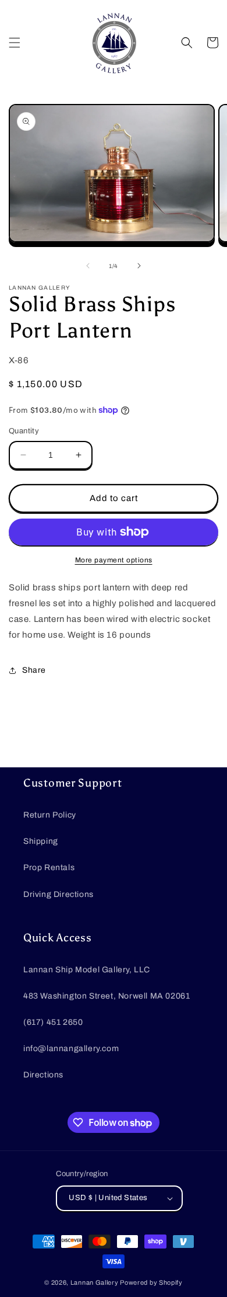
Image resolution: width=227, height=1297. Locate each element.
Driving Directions (58, 894)
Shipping (40, 841)
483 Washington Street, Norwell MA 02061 (106, 996)
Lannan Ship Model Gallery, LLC (86, 969)
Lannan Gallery (94, 1282)
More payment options (113, 560)
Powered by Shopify (151, 1282)
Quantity (24, 431)
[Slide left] (88, 266)
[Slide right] (139, 266)
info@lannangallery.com (71, 1048)
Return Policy (49, 815)
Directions (43, 1074)
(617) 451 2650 (53, 1022)
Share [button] (34, 670)
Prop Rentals (49, 867)
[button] (14, 42)
